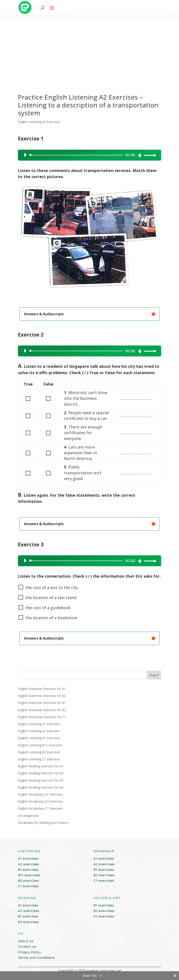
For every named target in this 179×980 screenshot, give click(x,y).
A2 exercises (28, 864)
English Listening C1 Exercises (39, 759)
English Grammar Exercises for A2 (42, 696)
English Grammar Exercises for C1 (42, 717)
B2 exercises (28, 880)
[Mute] (140, 155)
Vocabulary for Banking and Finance (43, 822)
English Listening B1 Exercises (39, 738)
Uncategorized (28, 815)
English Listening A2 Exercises (39, 122)
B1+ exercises (29, 875)
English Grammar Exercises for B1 (42, 703)
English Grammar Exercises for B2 (42, 710)
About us (25, 941)
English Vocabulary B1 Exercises (40, 794)
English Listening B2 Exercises (39, 752)
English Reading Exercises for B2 (41, 787)
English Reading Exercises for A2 (41, 773)
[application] (88, 155)
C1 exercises (28, 886)
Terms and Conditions (36, 957)
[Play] (25, 154)
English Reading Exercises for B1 (41, 780)
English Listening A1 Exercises (39, 724)
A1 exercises (28, 858)
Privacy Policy (29, 952)
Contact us (27, 946)
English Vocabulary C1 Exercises (40, 808)
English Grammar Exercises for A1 (42, 689)
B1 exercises (28, 870)
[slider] (149, 155)
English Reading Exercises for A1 (41, 766)
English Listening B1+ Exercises (40, 745)
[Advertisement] (89, 47)
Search (154, 675)
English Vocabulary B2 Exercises (40, 801)
